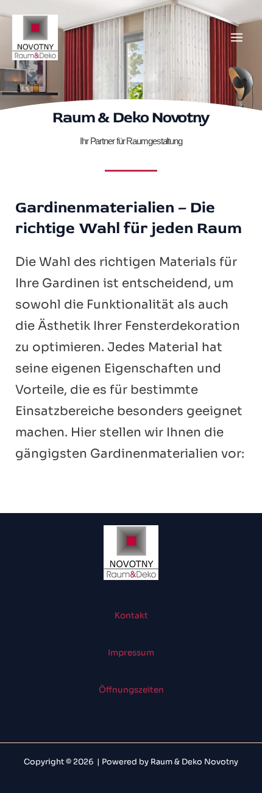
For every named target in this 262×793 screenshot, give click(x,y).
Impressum (131, 653)
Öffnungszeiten (131, 690)
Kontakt (131, 615)
